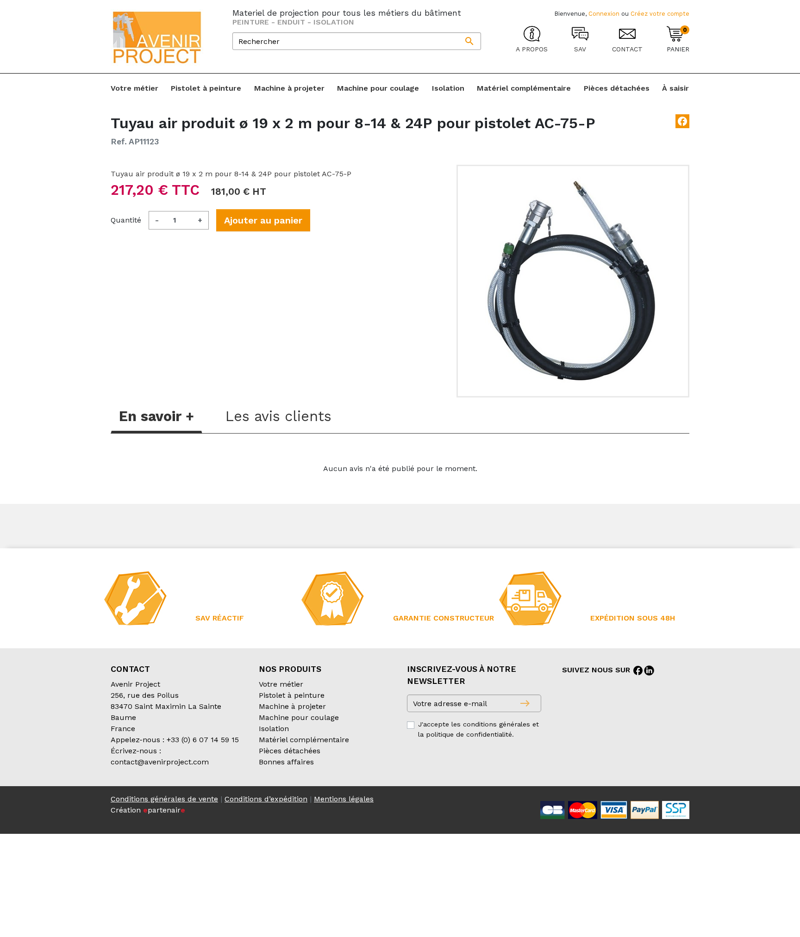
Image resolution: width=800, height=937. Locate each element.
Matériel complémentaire (304, 739)
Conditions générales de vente (164, 798)
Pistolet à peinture (292, 695)
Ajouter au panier (263, 220)
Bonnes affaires (286, 761)
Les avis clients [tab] (278, 416)
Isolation (274, 728)
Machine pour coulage (299, 717)
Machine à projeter (292, 706)
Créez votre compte (660, 13)
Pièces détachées (289, 750)
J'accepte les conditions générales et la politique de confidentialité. (478, 729)
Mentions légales (344, 798)
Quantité (126, 220)
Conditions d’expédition (266, 798)
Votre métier (281, 684)
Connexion (603, 13)
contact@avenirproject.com (160, 761)
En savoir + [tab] (156, 416)
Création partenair (148, 810)
